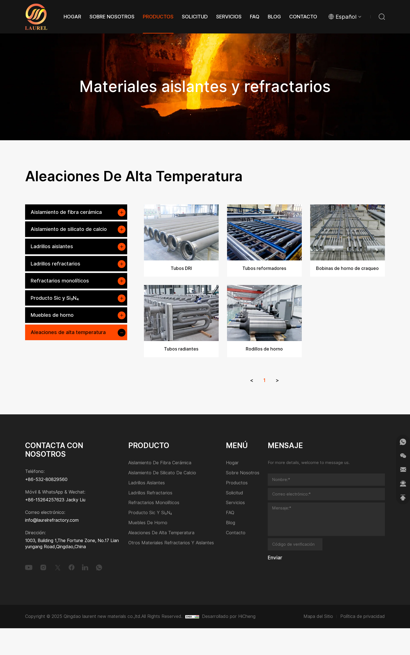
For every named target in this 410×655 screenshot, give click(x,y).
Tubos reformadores (264, 268)
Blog (230, 523)
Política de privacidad (362, 616)
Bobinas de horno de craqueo (347, 268)
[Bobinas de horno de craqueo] (347, 232)
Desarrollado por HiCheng (228, 616)
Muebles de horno (52, 315)
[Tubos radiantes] (181, 313)
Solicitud (234, 493)
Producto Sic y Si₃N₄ (55, 298)
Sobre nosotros (242, 473)
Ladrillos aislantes (52, 246)
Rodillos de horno (264, 349)
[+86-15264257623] (403, 442)
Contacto (235, 533)
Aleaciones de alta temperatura (68, 332)
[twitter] (57, 567)
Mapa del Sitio (318, 616)
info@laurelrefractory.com (52, 520)
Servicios (235, 503)
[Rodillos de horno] (264, 313)
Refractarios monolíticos (60, 280)
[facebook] (72, 567)
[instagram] (43, 567)
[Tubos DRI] (181, 232)
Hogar (232, 463)
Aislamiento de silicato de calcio (69, 229)
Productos (237, 483)
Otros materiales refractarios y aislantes (171, 543)
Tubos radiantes (181, 349)
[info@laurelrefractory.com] (403, 470)
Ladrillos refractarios (55, 263)
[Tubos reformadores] (264, 232)
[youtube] (28, 567)
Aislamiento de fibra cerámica (66, 212)
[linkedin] (85, 567)
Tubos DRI (181, 268)
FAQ (230, 513)
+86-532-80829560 (46, 479)
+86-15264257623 (44, 500)
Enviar (275, 558)
